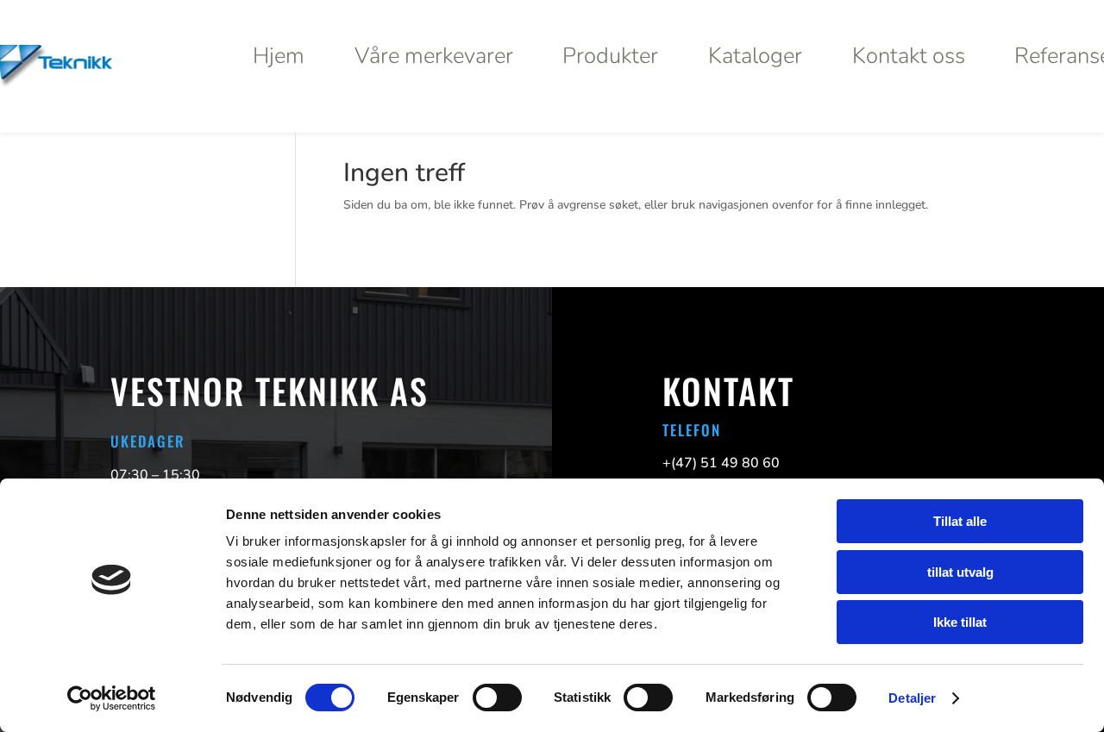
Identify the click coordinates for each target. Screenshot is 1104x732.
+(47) (721, 463)
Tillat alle (960, 521)
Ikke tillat (960, 622)
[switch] (497, 697)
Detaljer (912, 698)
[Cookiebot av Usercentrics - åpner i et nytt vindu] (111, 698)
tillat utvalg (960, 572)
